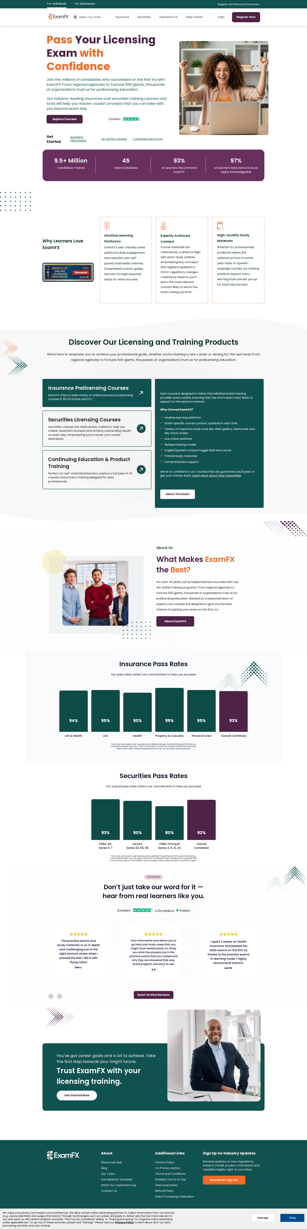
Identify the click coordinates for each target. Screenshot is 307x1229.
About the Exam (178, 494)
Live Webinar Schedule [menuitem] (116, 1179)
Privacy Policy (124, 1222)
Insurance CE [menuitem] (168, 17)
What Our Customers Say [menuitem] (118, 1185)
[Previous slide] (59, 996)
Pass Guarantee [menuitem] (166, 1185)
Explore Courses (65, 119)
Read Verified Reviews (154, 995)
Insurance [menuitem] (122, 17)
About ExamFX (175, 621)
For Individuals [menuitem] (56, 4)
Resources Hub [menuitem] (111, 1162)
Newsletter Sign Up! (224, 1180)
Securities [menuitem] (144, 17)
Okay (292, 1218)
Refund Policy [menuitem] (164, 1191)
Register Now (246, 17)
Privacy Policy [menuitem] (164, 1162)
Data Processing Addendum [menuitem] (174, 1196)
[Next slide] (51, 996)
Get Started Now (76, 1095)
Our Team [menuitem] (108, 1174)
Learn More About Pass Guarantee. (216, 476)
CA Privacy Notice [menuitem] (167, 1168)
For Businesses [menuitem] (85, 4)
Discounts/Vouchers (246, 4)
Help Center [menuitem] (194, 17)
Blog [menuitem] (104, 1168)
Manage (263, 1218)
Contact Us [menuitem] (109, 1191)
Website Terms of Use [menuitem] (170, 1179)
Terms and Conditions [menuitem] (170, 1174)
